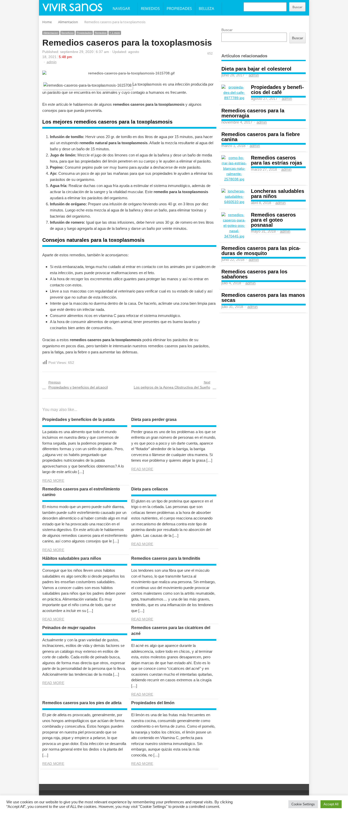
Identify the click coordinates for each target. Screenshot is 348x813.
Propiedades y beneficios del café (277, 89)
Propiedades (179, 8)
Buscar (297, 7)
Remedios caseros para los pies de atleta (82, 703)
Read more (53, 480)
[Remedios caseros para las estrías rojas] (234, 168)
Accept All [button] (331, 804)
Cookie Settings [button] (303, 804)
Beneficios (67, 32)
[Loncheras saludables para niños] (234, 197)
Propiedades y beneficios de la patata (78, 419)
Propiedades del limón (153, 703)
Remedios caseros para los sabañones (254, 274)
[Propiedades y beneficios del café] (234, 93)
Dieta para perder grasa (154, 419)
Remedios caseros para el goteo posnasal (273, 220)
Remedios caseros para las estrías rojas (276, 160)
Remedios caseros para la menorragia (252, 113)
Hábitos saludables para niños (71, 558)
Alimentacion (50, 32)
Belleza (206, 8)
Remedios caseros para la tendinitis (165, 558)
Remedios (150, 8)
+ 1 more (115, 32)
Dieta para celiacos (149, 489)
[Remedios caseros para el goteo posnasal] (234, 225)
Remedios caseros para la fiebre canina (260, 136)
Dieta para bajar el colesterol (256, 69)
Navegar (121, 8)
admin (52, 62)
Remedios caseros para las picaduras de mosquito (261, 250)
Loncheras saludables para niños (277, 193)
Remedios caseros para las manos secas (263, 297)
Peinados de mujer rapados (69, 627)
